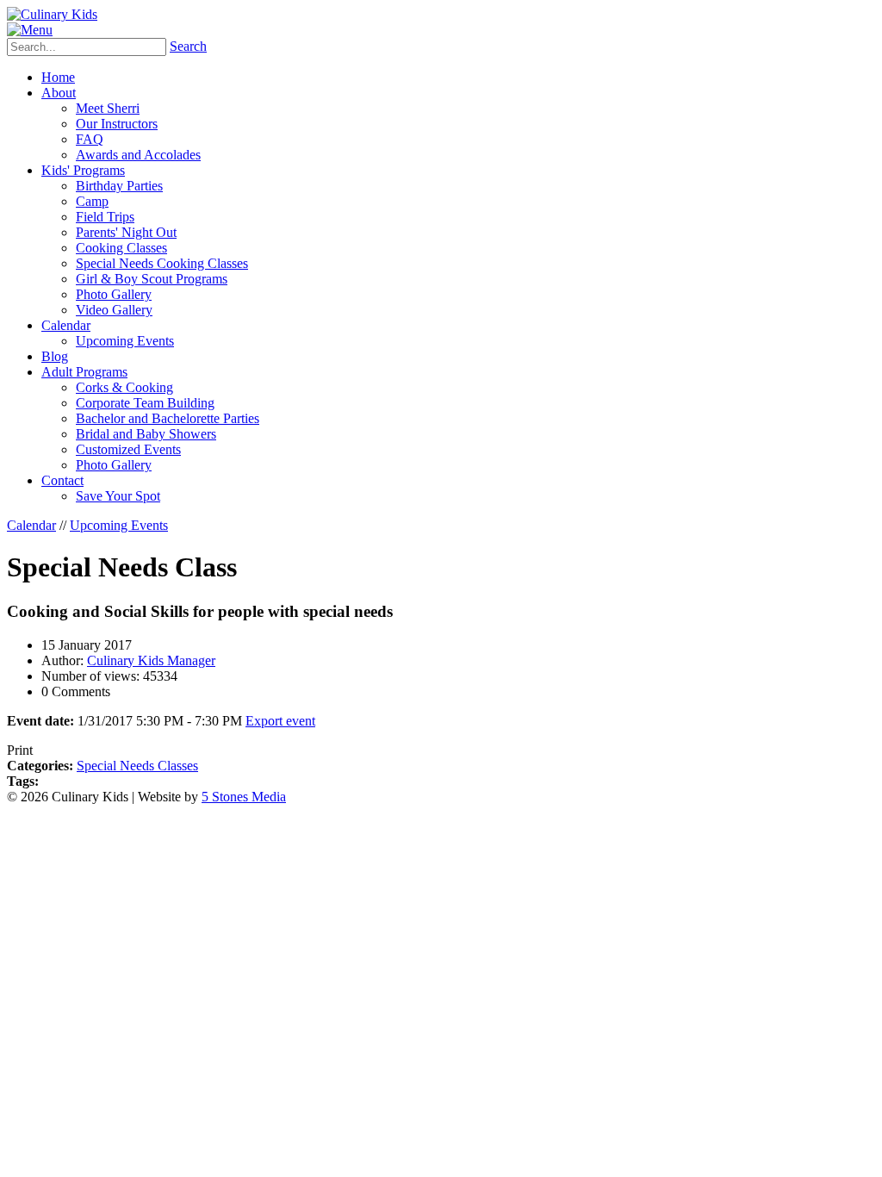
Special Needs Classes (137, 765)
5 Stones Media (244, 796)
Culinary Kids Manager (151, 660)
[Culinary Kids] (52, 14)
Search (188, 46)
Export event (280, 720)
